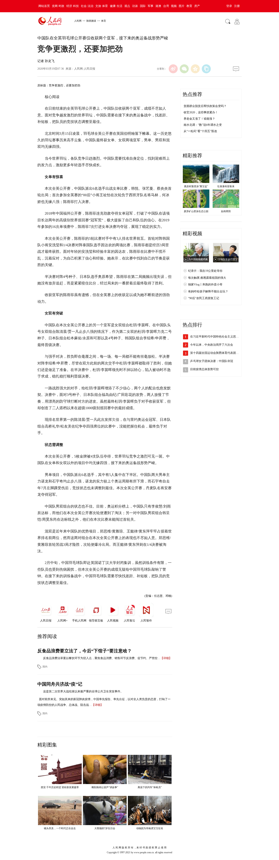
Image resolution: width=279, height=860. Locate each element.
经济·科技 (72, 6)
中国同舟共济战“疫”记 (59, 684)
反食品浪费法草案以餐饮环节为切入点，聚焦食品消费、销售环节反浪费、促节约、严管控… (101, 658)
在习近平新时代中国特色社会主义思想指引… (218, 336)
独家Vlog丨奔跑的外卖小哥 (205, 284)
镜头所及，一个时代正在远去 (60, 828)
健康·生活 (116, 6)
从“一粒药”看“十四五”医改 (200, 131)
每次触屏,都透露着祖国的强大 (207, 277)
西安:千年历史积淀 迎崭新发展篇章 (60, 787)
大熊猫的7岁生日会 (104, 828)
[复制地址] (206, 68)
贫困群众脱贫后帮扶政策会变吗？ (205, 106)
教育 (189, 6)
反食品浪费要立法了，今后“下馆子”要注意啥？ (84, 650)
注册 (237, 6)
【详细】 (166, 658)
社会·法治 (87, 6)
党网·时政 (58, 6)
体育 (103, 20)
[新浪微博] (173, 68)
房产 (197, 6)
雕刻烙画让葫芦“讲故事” (105, 787)
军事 (150, 6)
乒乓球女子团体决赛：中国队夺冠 (211, 361)
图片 (181, 6)
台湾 (166, 6)
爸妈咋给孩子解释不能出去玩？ (208, 291)
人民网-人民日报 (84, 68)
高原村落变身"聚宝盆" (196, 186)
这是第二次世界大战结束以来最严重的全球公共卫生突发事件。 (83, 691)
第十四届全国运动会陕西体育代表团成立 (216, 352)
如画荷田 (226, 211)
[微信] (184, 68)
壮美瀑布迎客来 (225, 186)
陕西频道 (91, 20)
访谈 (135, 6)
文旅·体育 (101, 6)
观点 (127, 6)
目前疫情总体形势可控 (204, 369)
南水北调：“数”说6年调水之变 (203, 124)
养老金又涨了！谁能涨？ (199, 118)
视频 (174, 6)
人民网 (77, 20)
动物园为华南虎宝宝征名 (149, 828)
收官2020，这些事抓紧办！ (201, 112)
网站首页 (44, 6)
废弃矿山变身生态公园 (196, 211)
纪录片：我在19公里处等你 (205, 270)
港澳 (158, 6)
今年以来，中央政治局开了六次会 (211, 344)
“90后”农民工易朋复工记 (203, 298)
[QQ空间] (195, 68)
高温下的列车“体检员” (150, 787)
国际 (143, 6)
